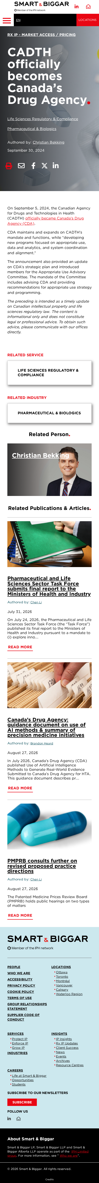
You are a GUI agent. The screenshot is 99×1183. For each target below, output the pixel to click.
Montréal (63, 981)
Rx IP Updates (67, 1043)
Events (61, 1056)
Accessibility (19, 979)
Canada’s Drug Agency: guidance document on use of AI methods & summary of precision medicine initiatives (46, 727)
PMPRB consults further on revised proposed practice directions (42, 865)
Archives (63, 1061)
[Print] (9, 166)
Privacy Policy (21, 985)
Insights (59, 1033)
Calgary (62, 989)
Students (19, 1084)
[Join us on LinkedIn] (77, 7)
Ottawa (61, 972)
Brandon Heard (41, 743)
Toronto (62, 976)
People (13, 967)
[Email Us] (88, 7)
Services (15, 1033)
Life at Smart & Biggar (29, 1075)
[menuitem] (49, 372)
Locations (87, 20)
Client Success (67, 1047)
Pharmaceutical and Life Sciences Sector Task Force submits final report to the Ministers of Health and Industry (49, 586)
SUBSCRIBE (22, 1102)
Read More (65, 487)
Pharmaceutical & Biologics (31, 129)
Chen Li (36, 602)
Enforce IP (20, 1043)
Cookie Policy (20, 992)
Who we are (18, 973)
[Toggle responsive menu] (7, 20)
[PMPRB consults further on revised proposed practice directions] (49, 826)
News (60, 1052)
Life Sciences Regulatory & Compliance (42, 119)
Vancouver (64, 985)
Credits (49, 1179)
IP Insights (64, 1039)
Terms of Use (19, 998)
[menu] (49, 373)
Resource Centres (70, 1065)
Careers (15, 1070)
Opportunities (23, 1080)
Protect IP (19, 1039)
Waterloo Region (69, 994)
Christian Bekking (48, 142)
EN (18, 20)
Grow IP (18, 1047)
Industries (17, 1053)
